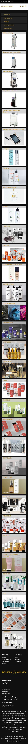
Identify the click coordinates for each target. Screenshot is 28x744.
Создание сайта (11, 742)
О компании (5, 661)
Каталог (4, 657)
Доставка (17, 659)
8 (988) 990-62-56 (8, 2)
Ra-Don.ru (18, 742)
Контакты (4, 663)
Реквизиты (18, 661)
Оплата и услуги (6, 659)
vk (6, 683)
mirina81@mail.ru (9, 705)
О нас (16, 657)
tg (3, 683)
